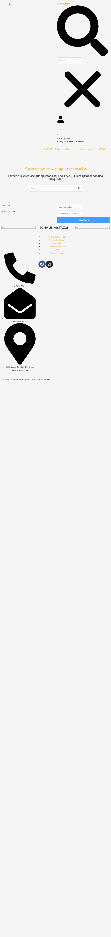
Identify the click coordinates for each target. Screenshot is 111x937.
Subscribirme (83, 220)
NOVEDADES (63, 4)
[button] (82, 31)
